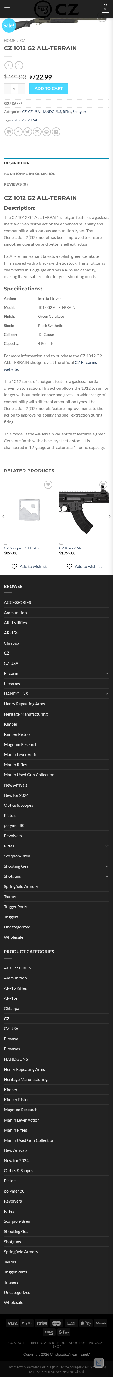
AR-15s (11, 632)
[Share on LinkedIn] (56, 131)
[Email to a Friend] (37, 131)
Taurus (10, 896)
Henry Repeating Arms (24, 703)
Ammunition (15, 612)
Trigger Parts (15, 906)
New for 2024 (16, 795)
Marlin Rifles (15, 764)
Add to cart (49, 88)
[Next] (109, 526)
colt (15, 120)
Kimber (10, 723)
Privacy (96, 1343)
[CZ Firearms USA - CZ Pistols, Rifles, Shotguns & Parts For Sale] (56, 9)
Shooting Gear (17, 866)
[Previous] (3, 526)
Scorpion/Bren (17, 855)
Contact (16, 1343)
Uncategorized (17, 926)
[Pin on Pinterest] (46, 131)
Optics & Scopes (18, 805)
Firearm (11, 673)
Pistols (10, 815)
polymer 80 (14, 825)
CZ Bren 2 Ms (70, 548)
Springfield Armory (21, 886)
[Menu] (7, 9)
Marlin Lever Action (22, 754)
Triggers (11, 916)
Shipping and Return (47, 1343)
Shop (57, 1346)
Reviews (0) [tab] (16, 184)
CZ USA (34, 112)
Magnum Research (21, 744)
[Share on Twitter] (27, 131)
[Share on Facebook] (18, 131)
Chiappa (11, 642)
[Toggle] (107, 673)
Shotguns (80, 112)
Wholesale (13, 936)
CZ (22, 40)
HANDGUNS (51, 112)
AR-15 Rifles (15, 622)
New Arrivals (15, 784)
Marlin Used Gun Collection (29, 774)
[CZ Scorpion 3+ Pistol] (29, 509)
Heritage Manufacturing (26, 713)
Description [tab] (17, 163)
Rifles (67, 112)
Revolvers (13, 835)
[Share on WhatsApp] (8, 131)
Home (9, 40)
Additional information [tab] (30, 174)
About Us (77, 1343)
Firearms (12, 683)
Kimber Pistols (17, 734)
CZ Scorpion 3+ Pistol (22, 548)
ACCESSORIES (17, 602)
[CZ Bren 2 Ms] (84, 509)
